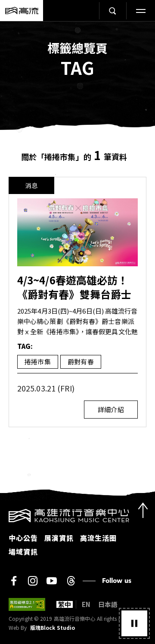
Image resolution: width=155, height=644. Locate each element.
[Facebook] (14, 581)
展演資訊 (59, 538)
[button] (134, 623)
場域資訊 (23, 551)
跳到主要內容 (77, 30)
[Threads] (70, 581)
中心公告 (23, 538)
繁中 (64, 604)
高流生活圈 (98, 538)
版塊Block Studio (52, 627)
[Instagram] (33, 581)
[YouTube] (51, 581)
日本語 (108, 604)
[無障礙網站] (27, 604)
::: (2, 514)
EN (86, 604)
